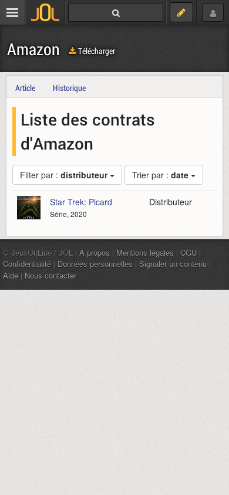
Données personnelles (95, 263)
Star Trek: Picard (81, 202)
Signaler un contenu (173, 263)
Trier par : (160, 175)
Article (25, 87)
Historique (69, 87)
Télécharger (95, 50)
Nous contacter (50, 275)
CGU (188, 252)
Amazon (33, 49)
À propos (94, 252)
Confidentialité (27, 263)
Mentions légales (145, 252)
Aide (10, 275)
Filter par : (63, 175)
